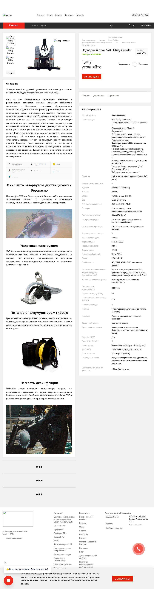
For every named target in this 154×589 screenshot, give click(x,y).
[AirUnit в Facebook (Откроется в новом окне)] (108, 15)
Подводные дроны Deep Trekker (62, 549)
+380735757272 (140, 15)
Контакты (69, 15)
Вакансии (83, 548)
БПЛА (56, 540)
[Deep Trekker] (61, 40)
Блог (81, 552)
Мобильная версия (14, 538)
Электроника (59, 568)
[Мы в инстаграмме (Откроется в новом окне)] (112, 15)
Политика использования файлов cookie (86, 564)
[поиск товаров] (30, 25)
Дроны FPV (59, 537)
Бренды (80, 15)
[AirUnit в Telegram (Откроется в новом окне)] (115, 15)
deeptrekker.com (119, 115)
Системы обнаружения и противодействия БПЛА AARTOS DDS (64, 519)
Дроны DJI (58, 529)
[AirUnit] (18, 519)
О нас (49, 15)
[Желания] (120, 25)
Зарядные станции (62, 554)
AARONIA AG (60, 526)
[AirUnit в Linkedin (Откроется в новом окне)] (119, 15)
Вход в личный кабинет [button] (86, 518)
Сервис (58, 15)
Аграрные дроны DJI (63, 544)
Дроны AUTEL (60, 533)
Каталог (40, 15)
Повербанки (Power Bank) (60, 559)
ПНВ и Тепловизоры (63, 564)
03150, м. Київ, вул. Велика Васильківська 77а (138, 519)
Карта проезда (135, 525)
